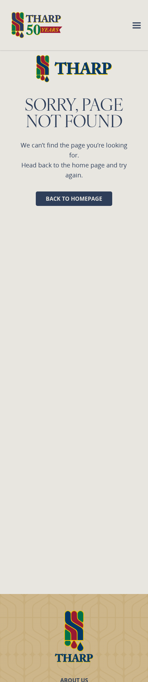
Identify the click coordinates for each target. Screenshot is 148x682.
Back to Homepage (74, 198)
